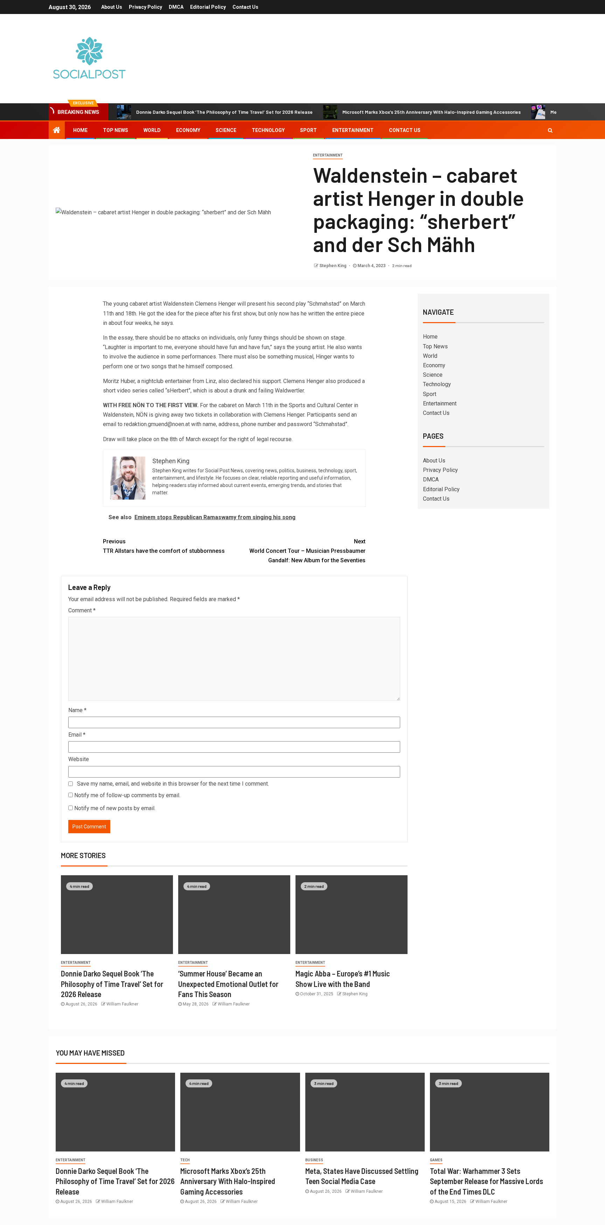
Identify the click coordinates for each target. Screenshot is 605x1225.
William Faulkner (122, 1004)
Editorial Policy (208, 7)
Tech (185, 1160)
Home (80, 130)
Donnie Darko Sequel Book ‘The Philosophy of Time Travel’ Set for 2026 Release (224, 112)
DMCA (176, 7)
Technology (268, 130)
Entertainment (353, 130)
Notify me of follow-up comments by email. (127, 795)
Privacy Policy (145, 7)
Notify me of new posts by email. (114, 808)
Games (436, 1160)
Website (78, 759)
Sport (308, 130)
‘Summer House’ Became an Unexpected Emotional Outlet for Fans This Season (228, 983)
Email (76, 734)
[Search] (550, 130)
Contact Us (245, 7)
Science (226, 130)
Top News (115, 130)
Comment (82, 610)
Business (314, 1160)
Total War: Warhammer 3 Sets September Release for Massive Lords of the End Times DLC (486, 1181)
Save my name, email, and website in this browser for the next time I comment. (173, 783)
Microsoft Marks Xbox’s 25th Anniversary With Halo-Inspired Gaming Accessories (431, 112)
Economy (188, 130)
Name (77, 710)
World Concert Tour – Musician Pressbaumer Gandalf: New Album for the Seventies (307, 551)
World (152, 130)
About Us (111, 7)
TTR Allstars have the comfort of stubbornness (164, 546)
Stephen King (333, 265)
